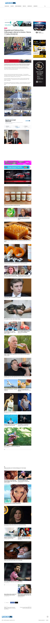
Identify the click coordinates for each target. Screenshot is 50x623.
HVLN (14, 620)
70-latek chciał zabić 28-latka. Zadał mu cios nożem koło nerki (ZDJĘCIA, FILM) (25, 608)
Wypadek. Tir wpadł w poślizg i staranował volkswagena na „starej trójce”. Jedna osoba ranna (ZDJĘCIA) (10, 608)
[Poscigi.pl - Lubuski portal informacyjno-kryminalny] (10, 3)
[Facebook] (47, 616)
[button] (45, 6)
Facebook (17, 127)
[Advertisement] (31, 3)
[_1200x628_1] (17, 177)
